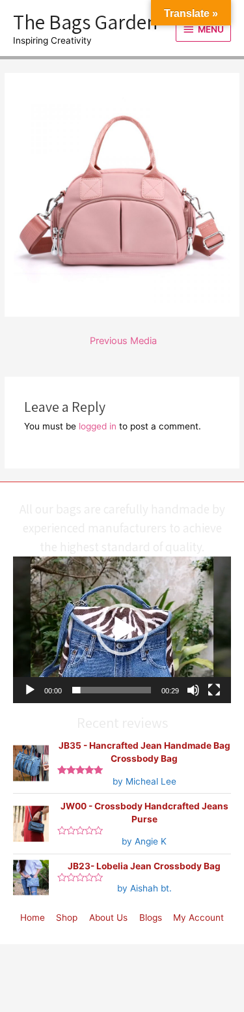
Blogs (150, 917)
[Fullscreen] (214, 690)
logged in (97, 426)
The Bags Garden (85, 21)
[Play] (29, 690)
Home (32, 917)
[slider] (111, 690)
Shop (66, 917)
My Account (198, 917)
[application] (122, 630)
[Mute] (193, 690)
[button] (122, 629)
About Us (108, 917)
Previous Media (123, 341)
